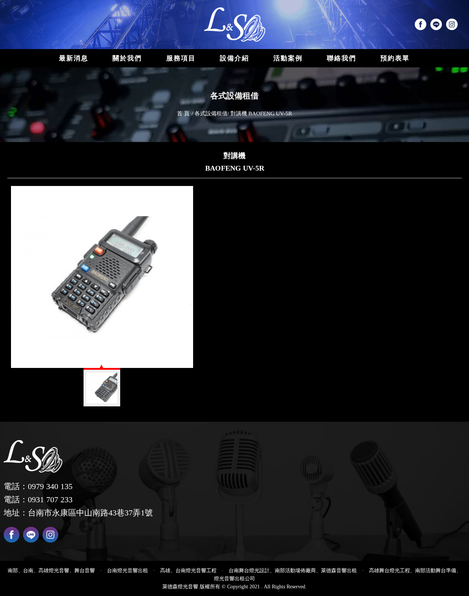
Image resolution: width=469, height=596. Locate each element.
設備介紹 (234, 58)
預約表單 (395, 58)
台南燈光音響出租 (127, 570)
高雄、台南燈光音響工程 (188, 570)
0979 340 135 (50, 486)
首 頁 (183, 113)
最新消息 (73, 58)
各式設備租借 (211, 113)
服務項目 (181, 58)
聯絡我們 (341, 58)
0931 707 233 (50, 499)
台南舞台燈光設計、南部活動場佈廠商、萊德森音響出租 (293, 570)
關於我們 (127, 58)
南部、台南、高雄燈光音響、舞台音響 (51, 570)
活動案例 (288, 58)
